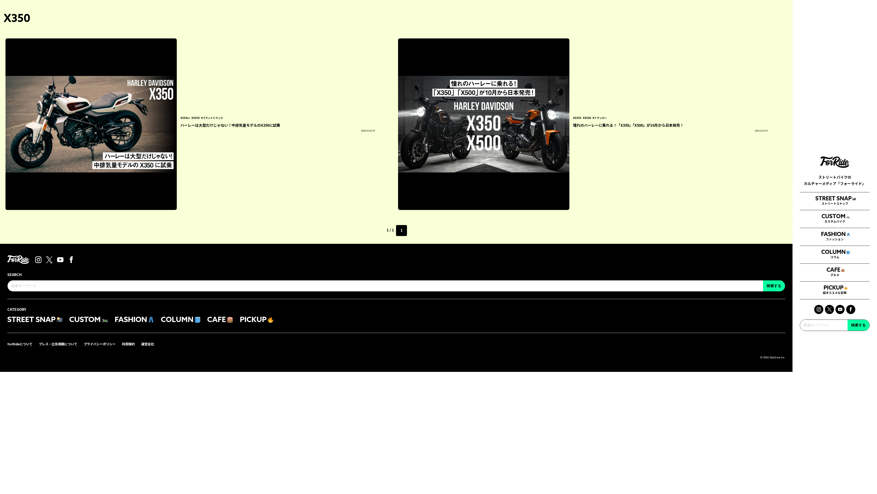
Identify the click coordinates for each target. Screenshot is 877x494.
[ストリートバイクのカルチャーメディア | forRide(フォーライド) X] (829, 309)
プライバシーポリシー (100, 343)
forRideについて (19, 343)
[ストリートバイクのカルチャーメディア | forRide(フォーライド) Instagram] (818, 309)
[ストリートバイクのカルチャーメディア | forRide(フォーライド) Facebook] (850, 309)
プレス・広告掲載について (58, 343)
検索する (858, 325)
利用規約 (128, 343)
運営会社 (147, 343)
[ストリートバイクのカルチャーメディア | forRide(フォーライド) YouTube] (840, 309)
